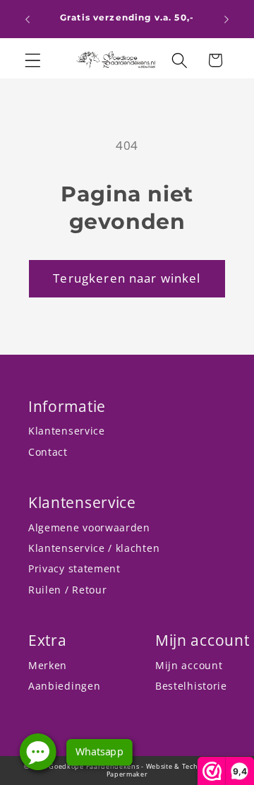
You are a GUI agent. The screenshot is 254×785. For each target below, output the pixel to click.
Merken (47, 665)
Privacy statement (74, 568)
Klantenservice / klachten (93, 548)
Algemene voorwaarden (89, 527)
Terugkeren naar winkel (126, 278)
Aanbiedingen (64, 685)
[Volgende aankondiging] (226, 19)
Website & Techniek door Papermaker (169, 770)
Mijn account (188, 665)
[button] (33, 60)
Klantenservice (66, 430)
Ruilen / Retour (67, 589)
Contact (48, 452)
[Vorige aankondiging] (27, 19)
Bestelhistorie (191, 685)
